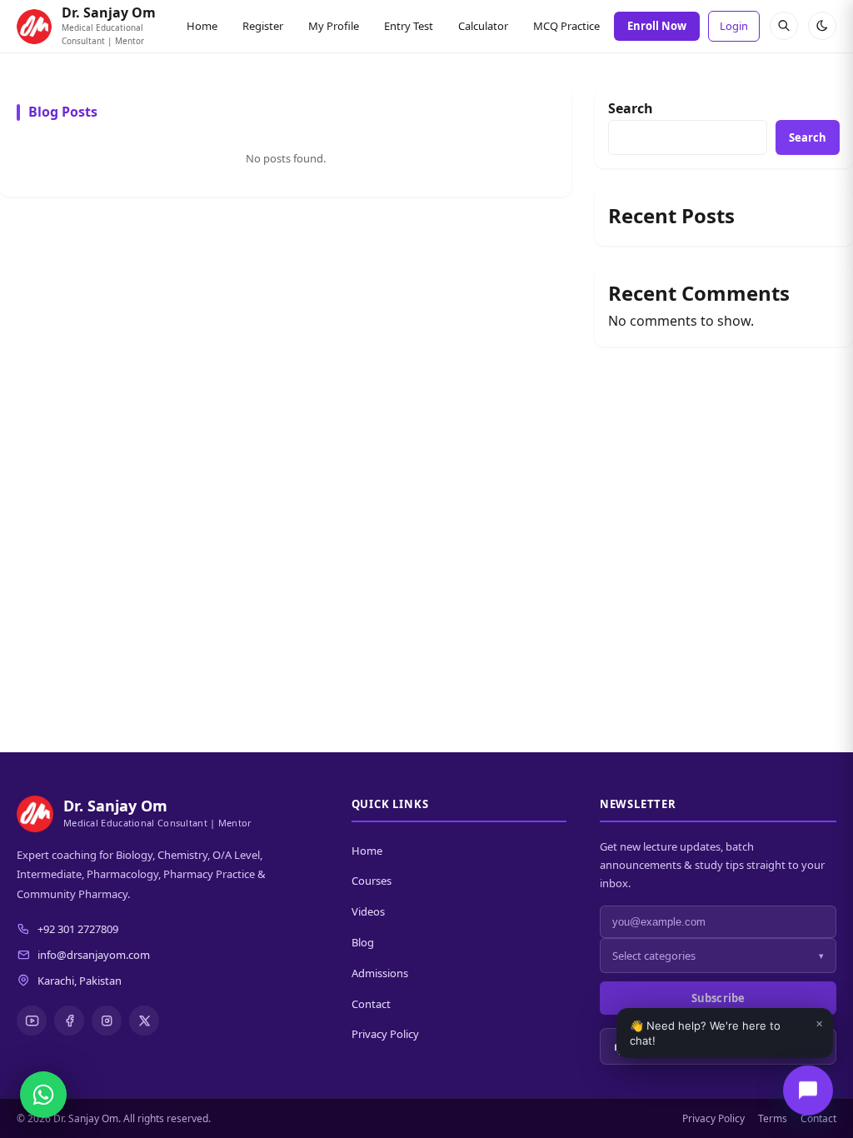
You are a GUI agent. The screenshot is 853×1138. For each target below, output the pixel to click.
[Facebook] (69, 1021)
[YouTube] (32, 1021)
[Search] (784, 26)
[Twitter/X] (144, 1021)
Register (262, 25)
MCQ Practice (566, 25)
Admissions (380, 973)
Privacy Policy (385, 1033)
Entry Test (408, 25)
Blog (363, 942)
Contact (371, 1003)
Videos (368, 911)
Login (734, 25)
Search (630, 108)
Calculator (483, 25)
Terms (772, 1118)
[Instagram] (107, 1021)
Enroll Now (656, 25)
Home (202, 25)
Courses (372, 880)
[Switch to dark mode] (822, 26)
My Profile (333, 25)
